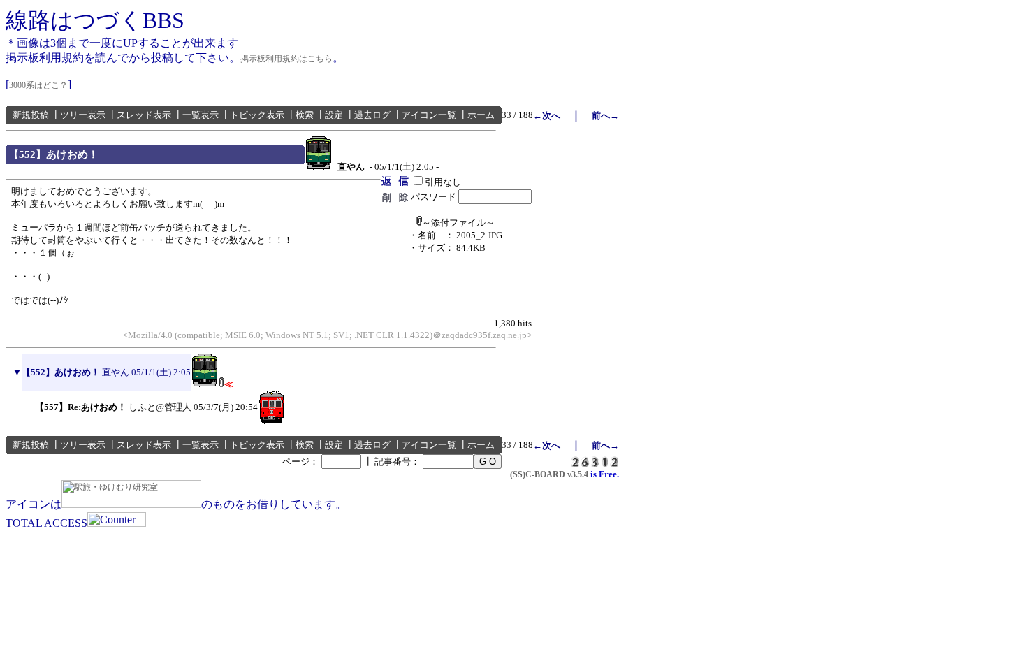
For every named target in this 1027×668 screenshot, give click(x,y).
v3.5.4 (577, 474)
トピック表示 (257, 115)
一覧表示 (200, 115)
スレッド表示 (144, 115)
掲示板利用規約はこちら (286, 59)
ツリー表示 (82, 115)
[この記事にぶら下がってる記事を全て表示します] (28, 421)
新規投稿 (31, 115)
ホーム (481, 115)
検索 (305, 115)
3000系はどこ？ (38, 85)
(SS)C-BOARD (537, 474)
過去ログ (372, 115)
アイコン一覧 (429, 115)
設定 (334, 115)
